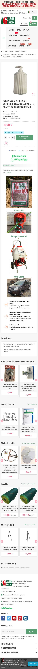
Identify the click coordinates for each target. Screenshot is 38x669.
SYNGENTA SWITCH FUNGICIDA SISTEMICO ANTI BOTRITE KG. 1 (28, 429)
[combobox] (29, 18)
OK (32, 632)
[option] (10, 380)
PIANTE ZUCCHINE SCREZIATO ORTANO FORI (10, 428)
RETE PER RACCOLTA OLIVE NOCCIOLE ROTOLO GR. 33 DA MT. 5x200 (10, 509)
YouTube (14, 618)
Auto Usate (19, 277)
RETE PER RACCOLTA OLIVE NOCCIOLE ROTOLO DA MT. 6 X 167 (28, 509)
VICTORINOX (6, 11)
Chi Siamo (6, 13)
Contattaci (15, 13)
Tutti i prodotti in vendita (29, 484)
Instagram (25, 618)
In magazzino (7, 116)
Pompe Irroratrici (19, 236)
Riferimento (6, 114)
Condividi (13, 150)
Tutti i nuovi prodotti (30, 525)
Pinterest (31, 150)
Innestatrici (19, 210)
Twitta (22, 150)
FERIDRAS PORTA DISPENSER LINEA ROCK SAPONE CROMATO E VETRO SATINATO (28, 387)
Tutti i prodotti (32, 404)
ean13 (5, 118)
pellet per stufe (26, 2)
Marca (5, 112)
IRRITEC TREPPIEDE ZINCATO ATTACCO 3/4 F (9, 548)
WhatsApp (23, 13)
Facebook (3, 618)
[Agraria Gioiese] (8, 20)
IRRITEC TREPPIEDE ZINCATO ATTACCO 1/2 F (28, 548)
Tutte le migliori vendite (29, 443)
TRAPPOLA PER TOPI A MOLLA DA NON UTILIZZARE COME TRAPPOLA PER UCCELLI (9, 469)
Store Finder (16, 11)
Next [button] (36, 380)
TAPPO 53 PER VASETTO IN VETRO (28, 467)
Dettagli (9, 172)
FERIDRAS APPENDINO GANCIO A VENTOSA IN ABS (10, 386)
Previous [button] (2, 380)
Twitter (9, 618)
